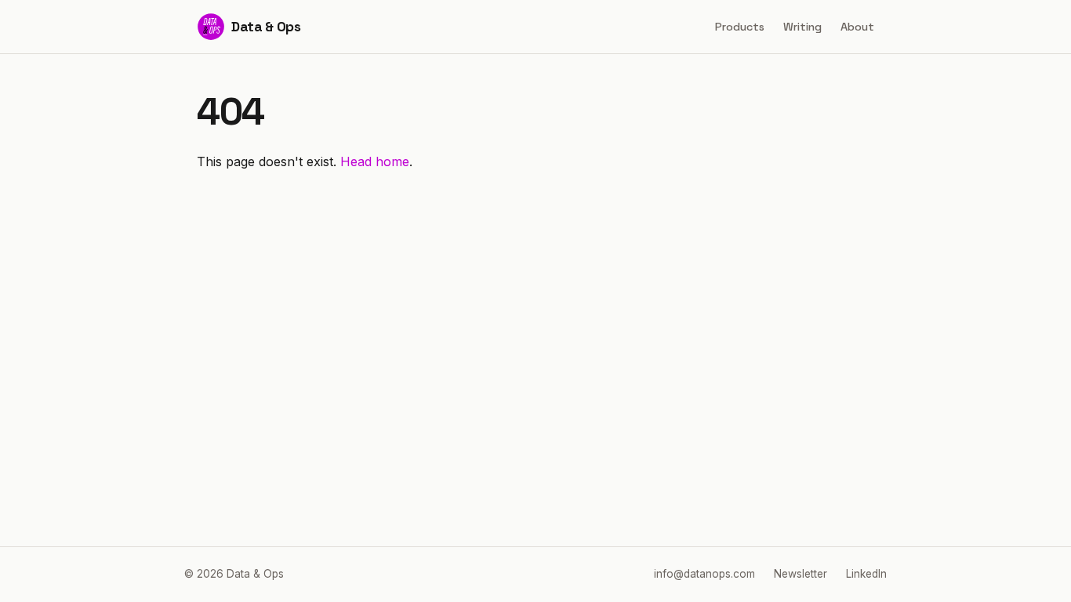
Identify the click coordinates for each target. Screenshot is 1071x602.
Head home (374, 161)
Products (739, 27)
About (857, 27)
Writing (802, 27)
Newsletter (800, 574)
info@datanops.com (704, 574)
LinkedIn (866, 574)
